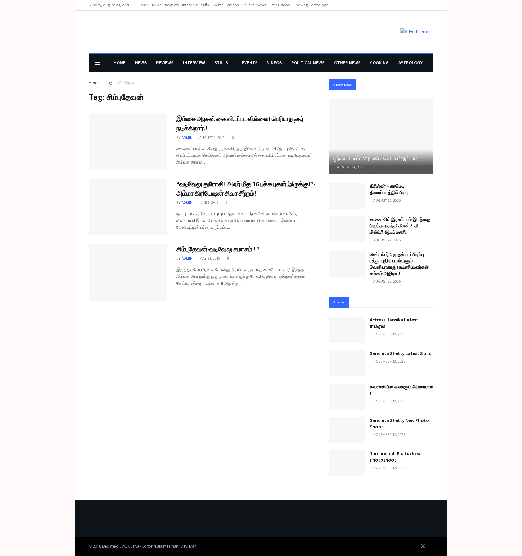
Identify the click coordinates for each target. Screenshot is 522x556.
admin (187, 137)
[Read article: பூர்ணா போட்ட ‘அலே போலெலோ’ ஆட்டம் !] (381, 136)
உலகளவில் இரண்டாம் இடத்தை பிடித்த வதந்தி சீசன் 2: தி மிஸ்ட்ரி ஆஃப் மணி (400, 225)
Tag (109, 82)
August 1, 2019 (211, 137)
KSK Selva (131, 546)
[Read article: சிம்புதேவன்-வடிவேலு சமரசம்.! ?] (128, 272)
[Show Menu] (97, 63)
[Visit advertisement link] (416, 31)
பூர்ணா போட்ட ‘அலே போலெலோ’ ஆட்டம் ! (375, 158)
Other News (279, 5)
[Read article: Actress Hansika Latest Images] (347, 330)
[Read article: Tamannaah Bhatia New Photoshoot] (347, 463)
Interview (190, 5)
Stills (205, 5)
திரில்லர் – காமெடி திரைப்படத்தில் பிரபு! (389, 189)
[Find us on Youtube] (431, 546)
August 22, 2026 (350, 167)
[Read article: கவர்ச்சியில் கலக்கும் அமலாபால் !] (347, 397)
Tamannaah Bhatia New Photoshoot (395, 456)
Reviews (172, 5)
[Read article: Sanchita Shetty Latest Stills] (347, 363)
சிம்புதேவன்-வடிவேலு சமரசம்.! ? (217, 249)
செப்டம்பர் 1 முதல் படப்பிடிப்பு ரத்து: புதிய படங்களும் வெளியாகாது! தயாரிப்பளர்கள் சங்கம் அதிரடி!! (399, 263)
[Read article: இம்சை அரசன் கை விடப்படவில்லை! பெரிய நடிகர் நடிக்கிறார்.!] (128, 142)
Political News (254, 5)
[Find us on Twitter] (422, 546)
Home (143, 5)
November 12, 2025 (388, 334)
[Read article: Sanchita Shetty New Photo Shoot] (347, 430)
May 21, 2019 (209, 258)
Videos (233, 5)
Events (217, 5)
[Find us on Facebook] (414, 546)
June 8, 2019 (208, 202)
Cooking (300, 5)
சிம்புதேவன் (127, 82)
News (156, 5)
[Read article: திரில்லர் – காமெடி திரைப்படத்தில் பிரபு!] (347, 196)
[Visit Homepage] (97, 32)
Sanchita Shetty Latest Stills (400, 353)
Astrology (319, 5)
